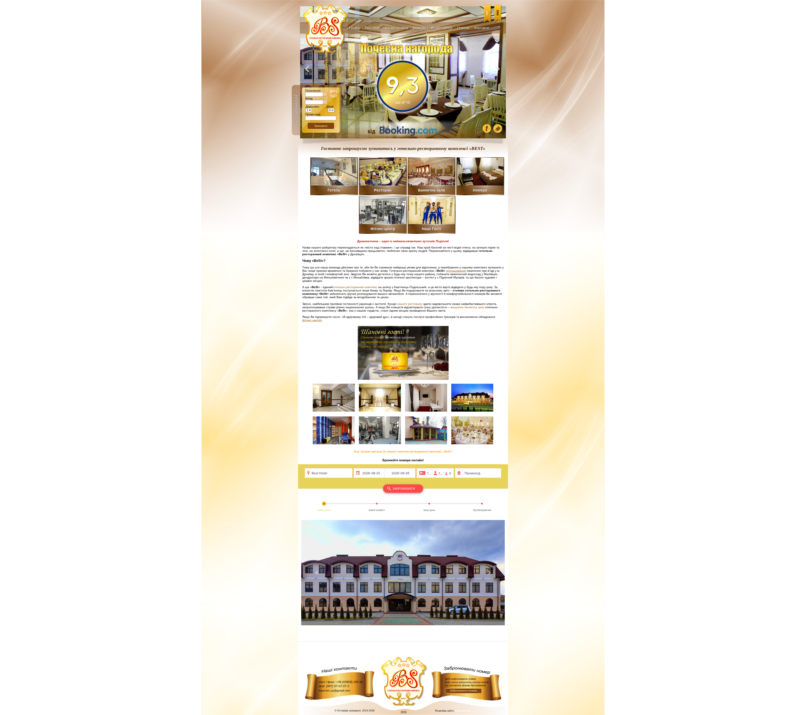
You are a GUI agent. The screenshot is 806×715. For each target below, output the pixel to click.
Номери (419, 28)
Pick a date (324, 94)
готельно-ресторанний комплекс (355, 287)
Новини (463, 28)
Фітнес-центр (441, 28)
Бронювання (296, 110)
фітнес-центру (312, 320)
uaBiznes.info (463, 710)
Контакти (481, 28)
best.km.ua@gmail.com (334, 690)
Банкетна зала (396, 28)
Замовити (320, 125)
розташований (456, 270)
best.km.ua (328, 710)
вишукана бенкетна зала (467, 307)
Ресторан (372, 28)
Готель (354, 28)
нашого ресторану (409, 304)
